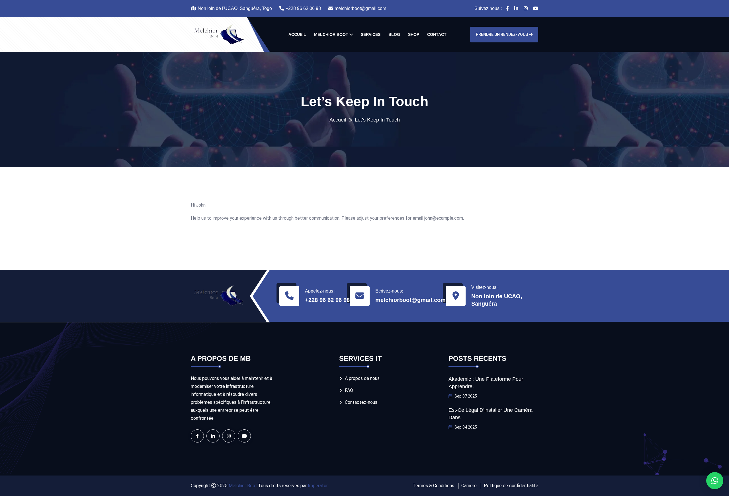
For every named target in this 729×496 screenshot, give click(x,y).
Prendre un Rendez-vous (502, 34)
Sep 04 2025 (465, 427)
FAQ (349, 390)
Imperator (317, 485)
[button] (714, 480)
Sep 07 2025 (465, 396)
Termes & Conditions (433, 485)
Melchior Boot (331, 34)
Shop (413, 34)
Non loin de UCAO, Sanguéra (496, 300)
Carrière (469, 485)
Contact (437, 34)
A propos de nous (362, 378)
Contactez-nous (361, 402)
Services (370, 34)
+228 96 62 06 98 (303, 8)
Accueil (297, 34)
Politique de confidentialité (511, 485)
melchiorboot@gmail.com (360, 8)
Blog (394, 34)
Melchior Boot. (243, 485)
